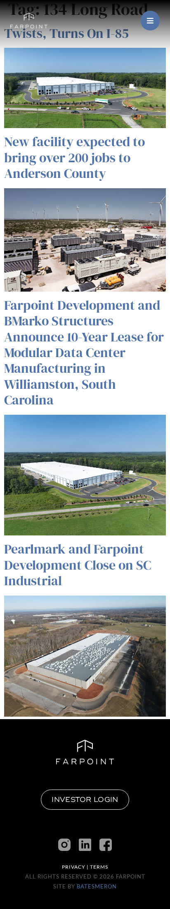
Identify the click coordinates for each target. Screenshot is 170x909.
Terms (99, 867)
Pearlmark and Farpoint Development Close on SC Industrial (77, 565)
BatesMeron (97, 886)
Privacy (73, 867)
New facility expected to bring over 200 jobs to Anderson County (74, 157)
